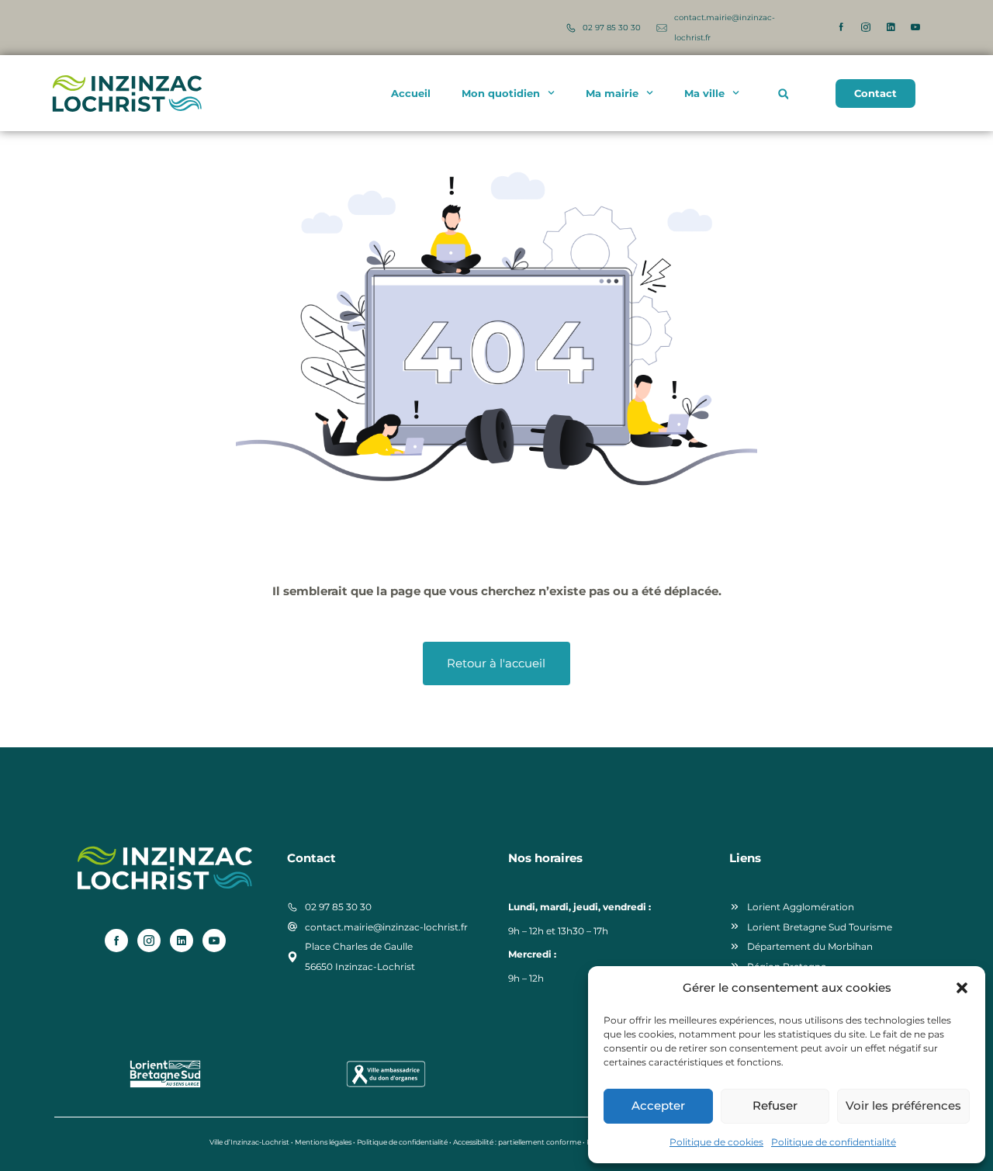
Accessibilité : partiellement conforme (517, 1142)
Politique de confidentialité (833, 1142)
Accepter (658, 1105)
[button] (962, 988)
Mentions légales (323, 1142)
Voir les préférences (903, 1105)
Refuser (775, 1105)
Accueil (411, 93)
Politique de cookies (716, 1142)
